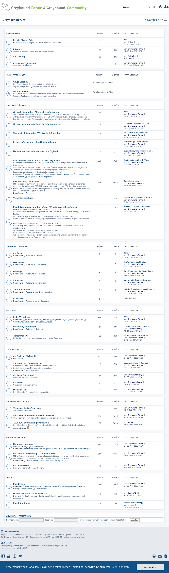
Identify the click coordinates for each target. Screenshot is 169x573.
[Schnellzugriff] (165, 20)
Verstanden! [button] (150, 567)
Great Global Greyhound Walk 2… (138, 197)
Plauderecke (19, 483)
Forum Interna (13, 33)
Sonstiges (30, 193)
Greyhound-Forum (135, 49)
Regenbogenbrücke (68, 486)
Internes (17, 49)
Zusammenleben (21, 289)
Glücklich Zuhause (44, 322)
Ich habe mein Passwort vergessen (94, 520)
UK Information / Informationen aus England (35, 151)
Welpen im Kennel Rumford (136, 363)
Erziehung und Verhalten (35, 449)
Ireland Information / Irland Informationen (34, 142)
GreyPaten (18, 298)
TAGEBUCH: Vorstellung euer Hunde (31, 422)
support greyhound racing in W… (138, 151)
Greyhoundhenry (135, 183)
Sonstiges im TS (76, 319)
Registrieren (25, 516)
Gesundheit (18, 262)
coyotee (131, 505)
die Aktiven (18, 382)
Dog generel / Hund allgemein (39, 176)
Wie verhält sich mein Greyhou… (138, 280)
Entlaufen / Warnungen (24, 326)
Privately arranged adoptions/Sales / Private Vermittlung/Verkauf (45, 206)
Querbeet (10, 477)
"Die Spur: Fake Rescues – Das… (137, 123)
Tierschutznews (20, 335)
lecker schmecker (42, 489)
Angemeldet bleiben (118, 520)
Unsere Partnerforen (16, 75)
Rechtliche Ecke (21, 465)
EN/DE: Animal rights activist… (137, 335)
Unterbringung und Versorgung (77, 449)
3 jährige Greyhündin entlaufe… (138, 326)
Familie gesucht (32, 370)
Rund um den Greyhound (17, 402)
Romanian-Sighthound (24, 63)
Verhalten (18, 280)
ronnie (130, 422)
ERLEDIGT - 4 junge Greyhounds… (138, 206)
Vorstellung (19, 56)
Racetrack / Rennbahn (34, 174)
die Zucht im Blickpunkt (24, 355)
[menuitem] (160, 7)
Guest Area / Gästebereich (18, 105)
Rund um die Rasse (34, 255)
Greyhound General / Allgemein (59, 174)
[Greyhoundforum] (43, 7)
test (125, 40)
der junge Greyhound (23, 375)
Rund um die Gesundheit (36, 265)
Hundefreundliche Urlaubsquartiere (30, 493)
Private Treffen (51, 486)
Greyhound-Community (16, 247)
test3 (126, 317)
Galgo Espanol (20, 81)
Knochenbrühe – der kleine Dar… (138, 271)
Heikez (130, 42)
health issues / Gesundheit (26, 181)
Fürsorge (17, 271)
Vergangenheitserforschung (27, 408)
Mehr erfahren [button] (120, 567)
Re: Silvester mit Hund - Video (136, 160)
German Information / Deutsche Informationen (36, 123)
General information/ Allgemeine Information (36, 112)
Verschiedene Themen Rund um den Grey (33, 415)
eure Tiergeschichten (33, 486)
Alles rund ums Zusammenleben (39, 292)
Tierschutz (11, 310)
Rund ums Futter (55, 449)
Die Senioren (19, 389)
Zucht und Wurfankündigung (27, 363)
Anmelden (11, 516)
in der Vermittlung (22, 317)
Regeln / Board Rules (23, 40)
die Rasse (17, 253)
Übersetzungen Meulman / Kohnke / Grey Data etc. (47, 460)
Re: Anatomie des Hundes (135, 262)
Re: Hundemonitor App (134, 503)
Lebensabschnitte (14, 349)
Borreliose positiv (131, 181)
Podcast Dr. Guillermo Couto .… (137, 133)
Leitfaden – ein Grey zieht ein (37, 319)
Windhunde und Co (22, 91)
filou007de (132, 493)
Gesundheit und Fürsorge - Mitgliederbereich (35, 453)
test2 (126, 253)
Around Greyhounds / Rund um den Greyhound (36, 160)
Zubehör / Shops (21, 503)
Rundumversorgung (15, 437)
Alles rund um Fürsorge (35, 274)
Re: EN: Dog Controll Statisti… (137, 142)
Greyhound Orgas (59, 319)
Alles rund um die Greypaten (37, 301)
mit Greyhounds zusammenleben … (139, 289)
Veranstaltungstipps (23, 197)
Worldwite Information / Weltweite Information (37, 133)
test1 (126, 112)
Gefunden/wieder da (34, 329)
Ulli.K (24, 548)
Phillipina (132, 56)
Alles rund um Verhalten (36, 283)
